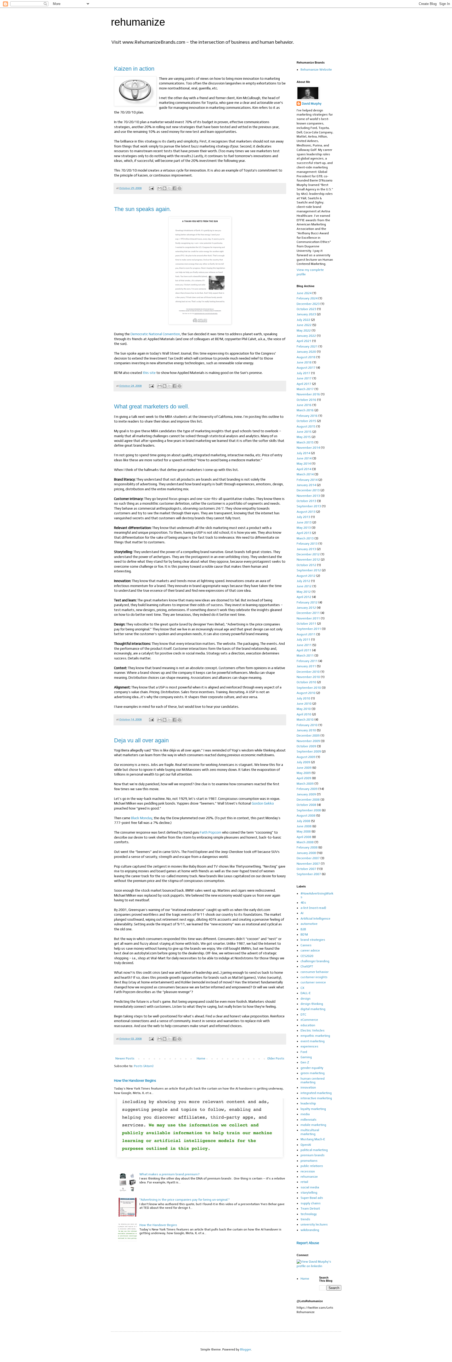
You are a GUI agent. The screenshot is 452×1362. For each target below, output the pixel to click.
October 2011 (306, 623)
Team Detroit (310, 1208)
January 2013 (306, 549)
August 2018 (306, 357)
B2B (303, 929)
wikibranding (310, 1230)
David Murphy (311, 103)
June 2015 (304, 432)
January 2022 (306, 336)
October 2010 (306, 682)
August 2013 (306, 512)
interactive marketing (316, 1098)
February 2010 (307, 725)
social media (310, 1187)
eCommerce (309, 1020)
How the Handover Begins (135, 1080)
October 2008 (306, 805)
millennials (309, 1119)
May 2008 (304, 831)
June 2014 (304, 458)
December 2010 (308, 672)
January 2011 (306, 666)
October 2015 (306, 421)
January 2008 (306, 853)
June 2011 (304, 645)
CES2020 (307, 956)
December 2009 (308, 735)
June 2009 (304, 768)
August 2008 (306, 815)
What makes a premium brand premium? (169, 1174)
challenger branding (315, 961)
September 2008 (309, 810)
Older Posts (275, 1058)
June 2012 (304, 586)
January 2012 (306, 607)
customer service (313, 982)
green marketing (313, 1073)
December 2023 (308, 304)
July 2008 (303, 821)
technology (309, 1214)
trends (305, 1219)
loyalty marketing (313, 1109)
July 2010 (303, 698)
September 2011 (309, 629)
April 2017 (304, 384)
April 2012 (304, 597)
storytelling (309, 1192)
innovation (308, 1087)
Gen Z (305, 1062)
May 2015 (304, 437)
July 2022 (303, 320)
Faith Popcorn (210, 832)
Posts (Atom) (144, 1066)
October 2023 (306, 309)
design (305, 998)
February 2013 (307, 543)
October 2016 (306, 400)
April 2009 (304, 778)
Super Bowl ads (312, 1198)
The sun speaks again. (142, 209)
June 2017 (304, 378)
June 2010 (304, 703)
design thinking (312, 1004)
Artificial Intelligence (315, 918)
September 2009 (309, 751)
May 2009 (304, 773)
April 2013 (304, 533)
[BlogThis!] (164, 188)
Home (201, 1058)
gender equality (312, 1068)
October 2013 (306, 501)
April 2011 (304, 650)
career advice (310, 950)
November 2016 (308, 394)
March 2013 (305, 538)
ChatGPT (307, 966)
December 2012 (308, 554)
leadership (308, 1103)
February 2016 (307, 416)
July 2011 (303, 639)
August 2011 (306, 634)
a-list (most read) (313, 908)
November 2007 (308, 863)
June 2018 (304, 362)
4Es (303, 902)
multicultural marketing (310, 1132)
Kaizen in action (134, 68)
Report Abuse (308, 1243)
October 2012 (306, 565)
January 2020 (306, 352)
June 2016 (304, 405)
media (305, 1114)
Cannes (306, 945)
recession (308, 1171)
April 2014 (304, 469)
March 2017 (305, 389)
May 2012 (304, 592)
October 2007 (306, 869)
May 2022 (304, 330)
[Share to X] (169, 188)
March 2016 (305, 410)
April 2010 (304, 714)
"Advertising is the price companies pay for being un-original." (184, 1199)
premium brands (313, 1155)
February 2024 (307, 298)
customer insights (314, 977)
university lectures (314, 1224)
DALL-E (306, 993)
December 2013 (308, 490)
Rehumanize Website (316, 69)
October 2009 (306, 746)
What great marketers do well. (151, 406)
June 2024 (304, 293)
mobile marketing (313, 1125)
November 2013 (308, 496)
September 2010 (309, 687)
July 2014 (303, 453)
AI (302, 913)
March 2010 (305, 719)
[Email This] (159, 188)
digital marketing (313, 1009)
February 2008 (307, 847)
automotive (309, 924)
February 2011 (307, 661)
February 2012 (307, 602)
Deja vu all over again (141, 740)
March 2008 (305, 842)
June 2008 (304, 826)
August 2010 (306, 693)
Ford (304, 1052)
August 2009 (306, 757)
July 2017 (303, 373)
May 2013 (304, 527)
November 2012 (308, 559)
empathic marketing (315, 1036)
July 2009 (303, 762)
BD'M (304, 934)
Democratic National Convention (155, 334)
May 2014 (304, 463)
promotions (309, 1160)
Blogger (245, 1349)
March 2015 (305, 442)
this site (149, 373)
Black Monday (141, 818)
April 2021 (304, 341)
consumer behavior (315, 972)
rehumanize (138, 22)
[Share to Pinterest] (179, 188)
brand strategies (313, 940)
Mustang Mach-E (313, 1139)
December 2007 (308, 858)
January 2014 (306, 485)
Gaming (306, 1057)
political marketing (314, 1150)
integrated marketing (316, 1093)
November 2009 (308, 741)
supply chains (311, 1203)
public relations (312, 1166)
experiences (309, 1046)
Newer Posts (124, 1058)
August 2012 (306, 576)
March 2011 (305, 655)
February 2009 (307, 789)
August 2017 (306, 367)
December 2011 (308, 613)
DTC (303, 1014)
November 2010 (308, 677)
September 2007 (309, 874)
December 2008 (308, 799)
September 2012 (309, 570)
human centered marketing (313, 1080)
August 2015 (306, 426)
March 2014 (305, 474)
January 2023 (306, 314)
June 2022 (304, 325)
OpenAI (306, 1145)
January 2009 (306, 794)
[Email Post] (151, 188)
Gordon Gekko (263, 803)
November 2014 (308, 447)
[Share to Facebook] (174, 188)
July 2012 (303, 581)
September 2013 (309, 506)
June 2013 (304, 522)
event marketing (313, 1041)
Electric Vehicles (313, 1030)
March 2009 (305, 783)
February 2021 (307, 346)
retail (304, 1182)
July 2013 (303, 517)
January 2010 (306, 730)
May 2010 (304, 709)
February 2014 (307, 480)
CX (302, 988)
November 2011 (308, 618)
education (308, 1025)
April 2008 (304, 837)
